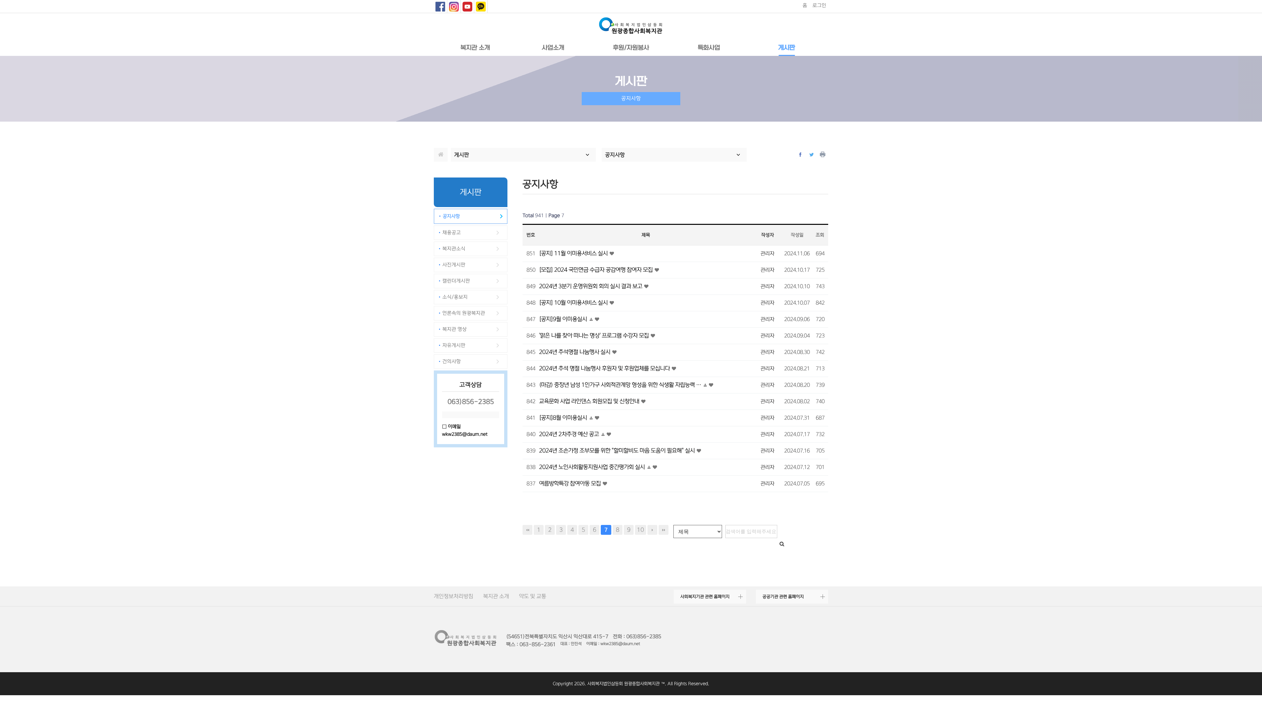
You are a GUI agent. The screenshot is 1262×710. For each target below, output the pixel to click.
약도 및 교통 (532, 596)
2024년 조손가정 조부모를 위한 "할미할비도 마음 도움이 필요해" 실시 (617, 450)
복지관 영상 (454, 329)
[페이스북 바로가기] (440, 6)
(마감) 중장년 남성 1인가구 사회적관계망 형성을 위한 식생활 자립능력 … (620, 385)
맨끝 (663, 530)
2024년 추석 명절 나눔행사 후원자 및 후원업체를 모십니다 (605, 368)
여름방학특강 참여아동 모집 (570, 483)
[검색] (781, 544)
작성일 (797, 235)
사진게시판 (453, 265)
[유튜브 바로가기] (467, 6)
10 (640, 530)
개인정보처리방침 (453, 596)
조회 (820, 235)
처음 (527, 530)
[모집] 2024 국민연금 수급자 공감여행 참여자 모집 (596, 270)
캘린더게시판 (456, 281)
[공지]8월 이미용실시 (563, 417)
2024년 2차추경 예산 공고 (569, 434)
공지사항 (451, 216)
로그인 (819, 5)
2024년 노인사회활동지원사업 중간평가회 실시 (592, 467)
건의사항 (451, 361)
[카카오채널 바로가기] (481, 6)
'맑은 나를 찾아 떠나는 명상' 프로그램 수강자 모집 (594, 335)
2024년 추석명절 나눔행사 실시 (575, 352)
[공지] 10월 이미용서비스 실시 (574, 302)
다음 (652, 530)
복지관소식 (453, 248)
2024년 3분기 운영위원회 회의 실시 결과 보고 (591, 286)
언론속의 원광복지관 (463, 313)
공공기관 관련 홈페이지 (783, 596)
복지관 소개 (496, 596)
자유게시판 (453, 345)
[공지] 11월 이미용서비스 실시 (574, 253)
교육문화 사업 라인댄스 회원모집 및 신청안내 (590, 401)
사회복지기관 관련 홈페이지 (705, 596)
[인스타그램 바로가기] (454, 6)
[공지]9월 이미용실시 (563, 319)
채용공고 (451, 232)
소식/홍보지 (455, 297)
